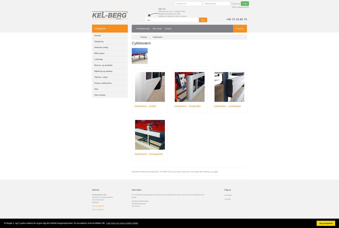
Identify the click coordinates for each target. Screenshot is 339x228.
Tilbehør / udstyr (101, 77)
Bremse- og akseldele (103, 65)
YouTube (227, 199)
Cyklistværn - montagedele (148, 154)
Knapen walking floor (103, 83)
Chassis (97, 35)
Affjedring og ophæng (103, 71)
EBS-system (99, 53)
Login (245, 4)
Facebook (228, 195)
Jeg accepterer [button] (326, 223)
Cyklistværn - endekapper (227, 106)
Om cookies (136, 206)
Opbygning (98, 41)
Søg (203, 20)
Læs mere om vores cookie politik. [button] (122, 223)
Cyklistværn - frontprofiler (187, 106)
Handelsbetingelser (139, 204)
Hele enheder (100, 95)
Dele (96, 89)
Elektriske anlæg (101, 47)
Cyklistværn (157, 37)
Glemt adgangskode (240, 7)
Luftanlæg (98, 59)
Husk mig (236, 4)
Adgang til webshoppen (140, 201)
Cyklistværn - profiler (145, 106)
